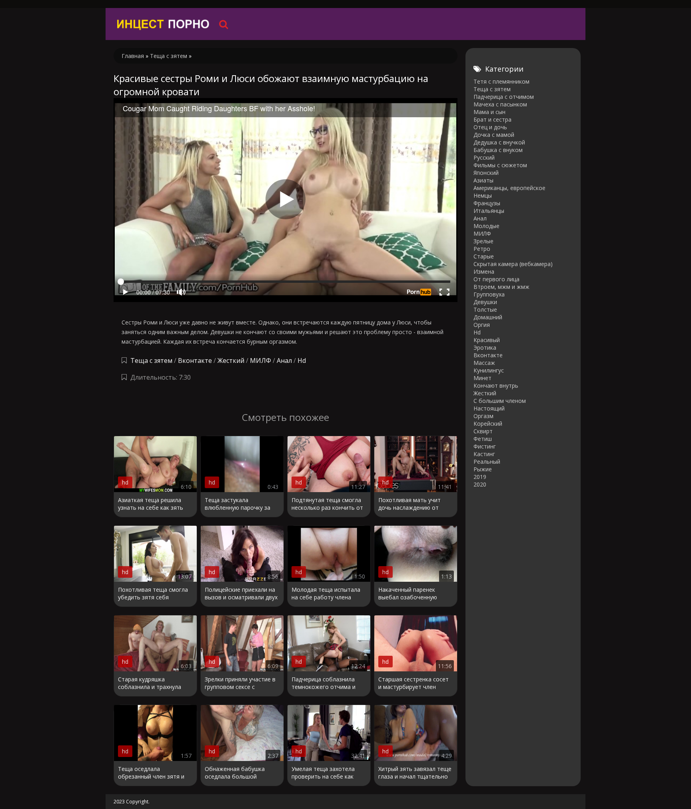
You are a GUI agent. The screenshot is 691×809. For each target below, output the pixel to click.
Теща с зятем (151, 360)
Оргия (481, 324)
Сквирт (483, 431)
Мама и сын (489, 112)
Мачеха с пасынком (500, 104)
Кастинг (484, 454)
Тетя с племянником (501, 81)
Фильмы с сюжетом (500, 165)
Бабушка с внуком (498, 150)
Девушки (485, 302)
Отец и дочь (490, 127)
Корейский (487, 423)
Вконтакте (195, 360)
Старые (483, 256)
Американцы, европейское (509, 188)
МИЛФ (260, 360)
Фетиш (482, 439)
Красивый (486, 340)
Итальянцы (488, 210)
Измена (483, 271)
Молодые (486, 226)
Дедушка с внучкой (499, 142)
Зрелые (483, 241)
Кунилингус (488, 370)
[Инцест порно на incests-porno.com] (164, 24)
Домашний (487, 317)
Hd (302, 360)
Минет (482, 378)
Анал (284, 360)
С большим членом (499, 400)
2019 (479, 477)
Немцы (482, 195)
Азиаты (483, 180)
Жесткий (231, 360)
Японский (486, 172)
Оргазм (483, 416)
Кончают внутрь (495, 385)
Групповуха (489, 294)
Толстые (485, 309)
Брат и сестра (492, 119)
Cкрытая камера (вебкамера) (513, 264)
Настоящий (489, 408)
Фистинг (484, 446)
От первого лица (496, 279)
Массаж (484, 362)
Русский (484, 157)
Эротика (484, 347)
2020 (479, 484)
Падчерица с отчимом (503, 96)
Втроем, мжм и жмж (501, 286)
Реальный (486, 461)
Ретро (481, 248)
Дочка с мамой (493, 134)
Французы (486, 203)
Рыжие (482, 469)
